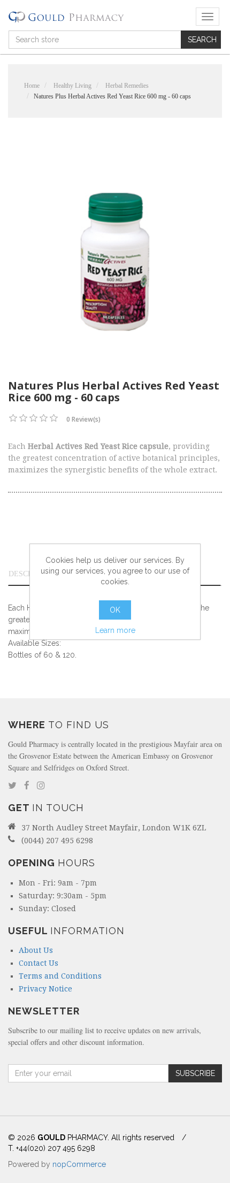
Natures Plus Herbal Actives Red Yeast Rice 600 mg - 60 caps (112, 96)
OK (115, 610)
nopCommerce (79, 1164)
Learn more (115, 630)
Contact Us (38, 963)
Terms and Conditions (60, 976)
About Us (36, 950)
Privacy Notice (45, 988)
